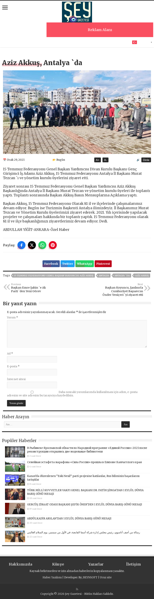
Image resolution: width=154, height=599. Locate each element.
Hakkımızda (20, 564)
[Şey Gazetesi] (77, 11)
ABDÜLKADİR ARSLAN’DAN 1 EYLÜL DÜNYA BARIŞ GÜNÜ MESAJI (69, 518)
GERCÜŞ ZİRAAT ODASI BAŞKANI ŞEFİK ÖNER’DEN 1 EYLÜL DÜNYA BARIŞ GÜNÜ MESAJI (84, 504)
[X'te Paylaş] (32, 245)
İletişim (133, 564)
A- (105, 160)
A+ (97, 160)
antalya (104, 275)
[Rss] (77, 589)
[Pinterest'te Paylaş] (53, 245)
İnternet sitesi (16, 379)
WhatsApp (84, 264)
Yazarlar (95, 564)
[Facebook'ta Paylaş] (21, 245)
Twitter (67, 264)
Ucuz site (106, 577)
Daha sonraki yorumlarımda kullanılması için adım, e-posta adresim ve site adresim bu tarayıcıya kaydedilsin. (72, 393)
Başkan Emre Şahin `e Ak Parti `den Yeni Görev (28, 288)
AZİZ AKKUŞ (142, 275)
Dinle (146, 160)
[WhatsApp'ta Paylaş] (42, 245)
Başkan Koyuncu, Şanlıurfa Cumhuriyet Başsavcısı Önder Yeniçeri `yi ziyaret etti (122, 290)
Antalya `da (122, 275)
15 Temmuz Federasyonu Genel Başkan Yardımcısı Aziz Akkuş (53, 275)
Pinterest (103, 264)
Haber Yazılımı (52, 577)
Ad (10, 353)
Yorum (12, 317)
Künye (58, 564)
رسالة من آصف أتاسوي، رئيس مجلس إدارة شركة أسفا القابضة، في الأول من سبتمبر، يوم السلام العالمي (83, 532)
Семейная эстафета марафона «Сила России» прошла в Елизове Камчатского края (84, 462)
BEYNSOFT (90, 577)
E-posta (13, 366)
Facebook (51, 264)
